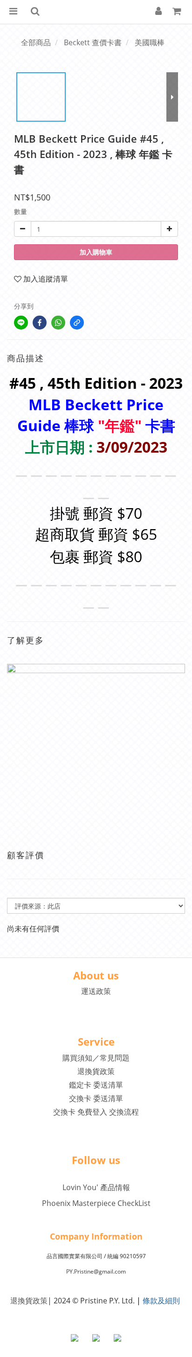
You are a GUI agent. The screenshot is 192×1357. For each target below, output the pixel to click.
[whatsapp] (58, 323)
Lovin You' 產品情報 (96, 1187)
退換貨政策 (96, 1071)
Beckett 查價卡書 (93, 42)
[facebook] (40, 323)
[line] (21, 323)
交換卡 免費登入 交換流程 (96, 1112)
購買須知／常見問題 (96, 1058)
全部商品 (36, 42)
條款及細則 (161, 1300)
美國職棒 (150, 42)
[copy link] (77, 323)
